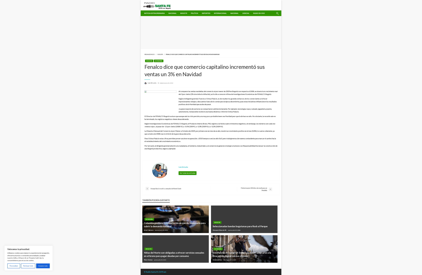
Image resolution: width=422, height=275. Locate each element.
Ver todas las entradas (187, 173)
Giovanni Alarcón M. (220, 230)
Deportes (206, 13)
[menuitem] (154, 13)
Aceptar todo (43, 266)
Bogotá (183, 13)
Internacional (220, 13)
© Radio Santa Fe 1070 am (155, 272)
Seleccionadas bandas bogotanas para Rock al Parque (240, 226)
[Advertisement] (211, 32)
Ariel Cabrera (149, 230)
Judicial (245, 13)
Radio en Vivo (259, 13)
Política (194, 13)
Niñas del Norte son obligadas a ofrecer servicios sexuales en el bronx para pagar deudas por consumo (174, 254)
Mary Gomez (148, 260)
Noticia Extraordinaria (154, 13)
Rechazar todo (28, 266)
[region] (28, 258)
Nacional (172, 13)
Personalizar (14, 266)
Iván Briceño (152, 83)
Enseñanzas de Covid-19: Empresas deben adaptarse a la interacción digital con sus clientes (242, 254)
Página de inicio (150, 54)
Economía (158, 61)
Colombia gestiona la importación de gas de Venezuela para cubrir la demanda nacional (175, 225)
